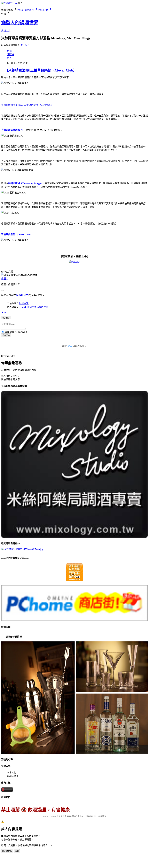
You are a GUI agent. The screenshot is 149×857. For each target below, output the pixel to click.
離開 (17, 851)
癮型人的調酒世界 (19, 22)
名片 (9, 58)
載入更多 (6, 318)
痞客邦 (19, 295)
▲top (3, 312)
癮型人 (4, 278)
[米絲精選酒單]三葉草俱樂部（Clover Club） (42, 70)
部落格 (10, 54)
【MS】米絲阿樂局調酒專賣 (33, 307)
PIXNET (52, 816)
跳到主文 (5, 30)
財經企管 (24, 303)
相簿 (9, 51)
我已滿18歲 (7, 851)
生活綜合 (25, 45)
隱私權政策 (91, 816)
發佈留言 (6, 335)
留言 (26, 295)
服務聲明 (102, 816)
